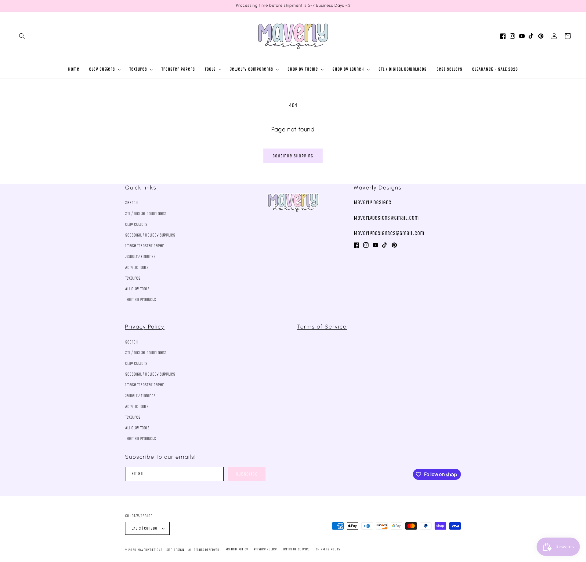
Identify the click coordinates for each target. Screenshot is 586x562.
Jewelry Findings (140, 256)
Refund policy (237, 549)
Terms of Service (322, 326)
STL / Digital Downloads (145, 213)
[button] (22, 36)
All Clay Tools (137, 289)
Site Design (175, 550)
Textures (132, 278)
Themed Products (140, 299)
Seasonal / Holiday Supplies (150, 235)
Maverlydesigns (150, 550)
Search (131, 202)
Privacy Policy (145, 326)
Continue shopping (293, 156)
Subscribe (247, 474)
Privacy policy (265, 549)
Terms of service (296, 549)
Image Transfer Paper (144, 245)
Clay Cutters (136, 224)
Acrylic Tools (137, 267)
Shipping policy (328, 549)
